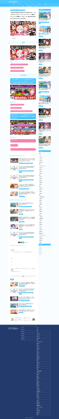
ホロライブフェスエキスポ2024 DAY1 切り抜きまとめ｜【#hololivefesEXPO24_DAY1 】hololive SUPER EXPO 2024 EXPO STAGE (27, 176)
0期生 (13, 4)
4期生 (45, 4)
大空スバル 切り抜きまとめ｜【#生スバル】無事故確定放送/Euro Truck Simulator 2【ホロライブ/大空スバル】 (45, 47)
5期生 (23, 5)
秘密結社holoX (29, 5)
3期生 (39, 4)
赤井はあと (19, 245)
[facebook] (21, 242)
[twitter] (19, 242)
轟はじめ (22, 245)
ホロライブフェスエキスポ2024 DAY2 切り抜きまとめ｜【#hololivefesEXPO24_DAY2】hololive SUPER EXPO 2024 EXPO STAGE (27, 167)
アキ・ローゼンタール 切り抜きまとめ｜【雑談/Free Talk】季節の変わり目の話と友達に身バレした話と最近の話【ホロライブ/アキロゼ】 (27, 193)
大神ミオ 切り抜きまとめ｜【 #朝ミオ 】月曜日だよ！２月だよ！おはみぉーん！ (44, 34)
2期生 (26, 4)
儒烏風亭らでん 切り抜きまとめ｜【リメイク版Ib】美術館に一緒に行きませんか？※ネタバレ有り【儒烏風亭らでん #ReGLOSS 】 (27, 218)
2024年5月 (40, 249)
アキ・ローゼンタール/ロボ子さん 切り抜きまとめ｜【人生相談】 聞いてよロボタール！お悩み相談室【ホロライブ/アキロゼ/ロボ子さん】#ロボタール (27, 185)
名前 (11, 258)
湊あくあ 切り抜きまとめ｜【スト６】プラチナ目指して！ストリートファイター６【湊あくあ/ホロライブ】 (45, 61)
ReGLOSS (36, 5)
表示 (15, 38)
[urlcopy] (27, 242)
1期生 (20, 4)
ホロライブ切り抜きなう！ (13, 2)
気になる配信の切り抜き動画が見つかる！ (12, 327)
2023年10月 (40, 254)
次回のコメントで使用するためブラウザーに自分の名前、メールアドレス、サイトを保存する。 (23, 268)
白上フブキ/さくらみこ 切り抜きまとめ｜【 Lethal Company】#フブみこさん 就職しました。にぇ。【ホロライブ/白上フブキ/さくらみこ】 (27, 298)
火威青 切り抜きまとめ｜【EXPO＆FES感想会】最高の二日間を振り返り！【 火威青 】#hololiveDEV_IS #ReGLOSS (27, 225)
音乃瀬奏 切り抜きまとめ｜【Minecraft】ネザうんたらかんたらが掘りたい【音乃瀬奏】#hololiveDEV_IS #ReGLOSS (27, 210)
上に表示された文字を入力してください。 (16, 271)
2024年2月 (40, 252)
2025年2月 (40, 246)
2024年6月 (22, 331)
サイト (11, 265)
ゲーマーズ (32, 4)
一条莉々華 (16, 245)
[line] (23, 242)
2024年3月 (22, 335)
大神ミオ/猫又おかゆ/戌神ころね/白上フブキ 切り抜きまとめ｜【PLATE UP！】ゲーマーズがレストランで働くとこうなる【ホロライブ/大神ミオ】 (27, 159)
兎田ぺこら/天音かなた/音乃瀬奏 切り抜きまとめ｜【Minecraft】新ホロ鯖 (45, 19)
